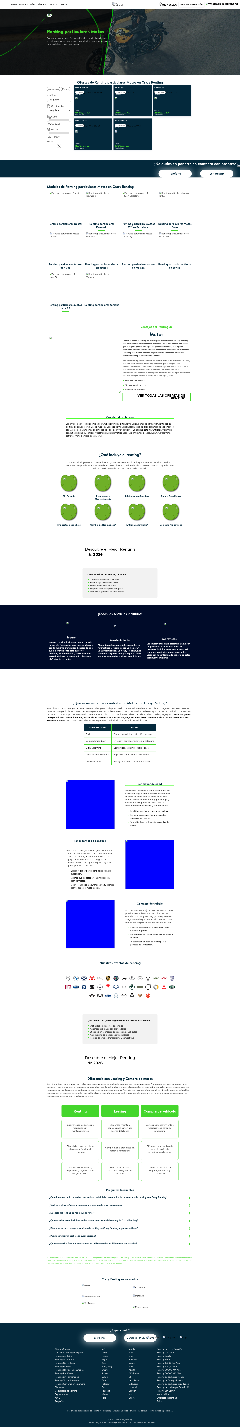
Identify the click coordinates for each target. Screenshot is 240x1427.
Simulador (59, 1387)
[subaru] (76, 987)
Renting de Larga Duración (169, 1349)
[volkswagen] (84, 978)
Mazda (132, 1349)
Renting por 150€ (63, 1355)
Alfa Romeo (134, 1373)
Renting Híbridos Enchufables (69, 1369)
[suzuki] (148, 995)
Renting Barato (164, 1355)
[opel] (124, 978)
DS (130, 1376)
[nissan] (124, 995)
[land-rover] (172, 987)
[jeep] (156, 978)
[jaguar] (100, 978)
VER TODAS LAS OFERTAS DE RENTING (161, 397)
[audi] (124, 987)
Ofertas (13, 4)
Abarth (132, 1369)
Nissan (105, 1394)
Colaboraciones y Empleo (95, 1422)
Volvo (131, 1366)
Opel (131, 1355)
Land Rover (134, 1380)
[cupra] (140, 995)
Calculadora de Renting (66, 1390)
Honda (105, 1355)
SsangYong (107, 1366)
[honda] (100, 995)
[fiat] (68, 987)
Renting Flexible (62, 1366)
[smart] (156, 987)
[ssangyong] (116, 987)
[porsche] (108, 978)
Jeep (104, 1363)
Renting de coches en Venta (170, 1376)
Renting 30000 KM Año (169, 1369)
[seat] (92, 987)
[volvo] (148, 987)
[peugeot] (172, 978)
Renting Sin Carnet (166, 1390)
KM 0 (57, 1397)
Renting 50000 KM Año (169, 1373)
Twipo (159, 1401)
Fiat (103, 1387)
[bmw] (76, 978)
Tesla (104, 1380)
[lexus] (132, 978)
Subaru (105, 1373)
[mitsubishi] (164, 987)
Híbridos (42, 4)
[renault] (132, 995)
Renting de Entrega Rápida (169, 1380)
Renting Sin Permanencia (67, 1376)
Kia (130, 1394)
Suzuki (105, 1376)
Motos (64, 4)
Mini (131, 1352)
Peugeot (106, 1390)
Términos (151, 1422)
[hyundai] (84, 987)
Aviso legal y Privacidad (118, 1422)
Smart (105, 1369)
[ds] (68, 978)
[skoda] (132, 987)
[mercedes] (100, 987)
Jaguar (105, 1359)
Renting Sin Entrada (64, 1359)
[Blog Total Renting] (186, 1337)
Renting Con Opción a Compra (70, 1383)
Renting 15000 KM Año (168, 1363)
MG (103, 1349)
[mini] (92, 995)
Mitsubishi (133, 1383)
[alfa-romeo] (116, 978)
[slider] (48, 120)
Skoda (131, 1363)
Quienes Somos (62, 1349)
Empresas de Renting (167, 1397)
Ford (104, 1397)
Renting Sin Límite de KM (67, 1380)
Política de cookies (138, 1422)
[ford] (108, 995)
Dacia (104, 1352)
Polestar (106, 1383)
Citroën (132, 1390)
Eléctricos (53, 4)
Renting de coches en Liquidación (173, 1383)
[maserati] (148, 978)
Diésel (33, 4)
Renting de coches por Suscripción (173, 1387)
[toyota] (92, 978)
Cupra (131, 1397)
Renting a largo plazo (167, 1366)
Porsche (132, 1359)
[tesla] (108, 987)
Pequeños (59, 1401)
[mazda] (140, 978)
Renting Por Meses (64, 1373)
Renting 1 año (163, 1359)
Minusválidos (163, 1394)
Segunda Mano (62, 1394)
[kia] (164, 978)
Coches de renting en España (69, 1352)
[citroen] (116, 995)
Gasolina (23, 4)
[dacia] (140, 987)
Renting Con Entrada (65, 1363)
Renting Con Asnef (166, 1352)
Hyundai (133, 1387)
